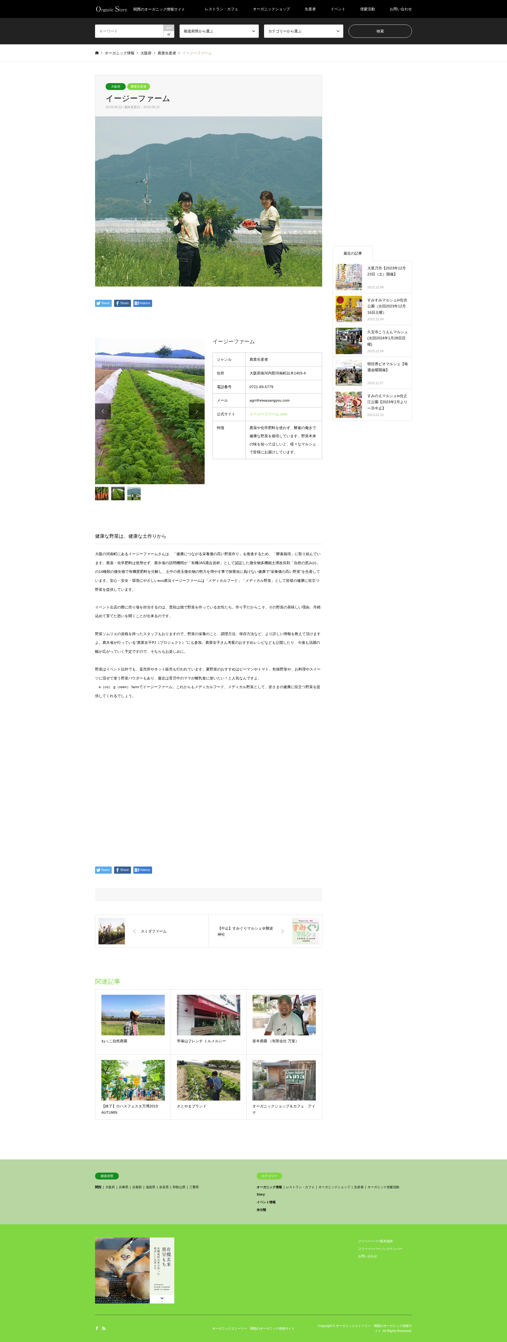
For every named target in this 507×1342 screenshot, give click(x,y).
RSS (104, 1328)
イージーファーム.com (268, 414)
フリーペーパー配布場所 (375, 1241)
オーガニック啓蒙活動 (383, 1187)
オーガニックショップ (271, 9)
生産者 (310, 9)
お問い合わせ (401, 9)
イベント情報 (266, 1202)
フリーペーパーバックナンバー (380, 1249)
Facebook (97, 1328)
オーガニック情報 (269, 1187)
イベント (338, 9)
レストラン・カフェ (221, 9)
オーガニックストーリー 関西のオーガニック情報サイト (253, 1328)
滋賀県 (150, 1187)
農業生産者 (139, 86)
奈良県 (164, 1187)
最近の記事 (353, 253)
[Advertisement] (372, 154)
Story (261, 1194)
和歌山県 (179, 1187)
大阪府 (115, 86)
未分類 (261, 1210)
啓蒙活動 (367, 9)
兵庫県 (123, 1187)
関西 (98, 1187)
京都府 (137, 1187)
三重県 (194, 1187)
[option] (150, 411)
